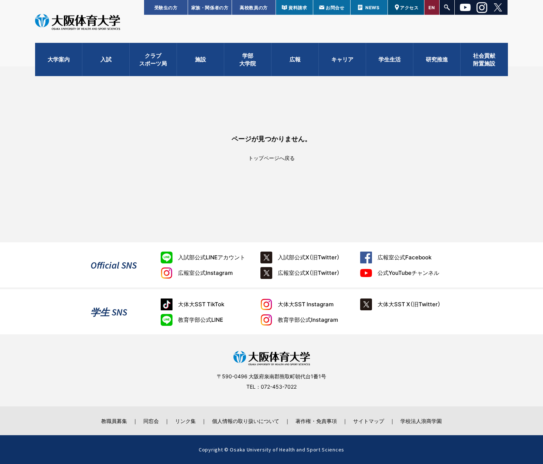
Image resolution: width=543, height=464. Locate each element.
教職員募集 (114, 420)
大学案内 (59, 59)
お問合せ (335, 7)
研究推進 (437, 59)
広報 (295, 59)
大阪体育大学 (77, 23)
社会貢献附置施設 (484, 59)
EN (431, 7)
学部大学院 (247, 59)
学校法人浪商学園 (421, 420)
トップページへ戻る (271, 157)
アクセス (409, 7)
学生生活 (390, 59)
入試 (106, 59)
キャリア (342, 59)
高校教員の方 (254, 7)
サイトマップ (368, 420)
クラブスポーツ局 (153, 59)
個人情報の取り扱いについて (245, 420)
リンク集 (185, 420)
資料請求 (297, 7)
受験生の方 (166, 7)
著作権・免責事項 (316, 420)
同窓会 (151, 420)
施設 (200, 59)
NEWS (372, 7)
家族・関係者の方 (210, 7)
